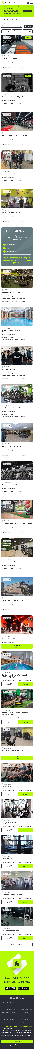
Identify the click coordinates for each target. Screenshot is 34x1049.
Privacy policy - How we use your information (19, 1026)
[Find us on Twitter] (14, 998)
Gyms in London (8, 1002)
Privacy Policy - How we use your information (25, 1013)
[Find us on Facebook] (11, 998)
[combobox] (11, 26)
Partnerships (25, 1019)
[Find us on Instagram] (17, 998)
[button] (17, 52)
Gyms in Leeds (8, 1016)
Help (25, 1002)
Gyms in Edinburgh (8, 1019)
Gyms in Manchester (8, 1009)
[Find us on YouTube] (23, 998)
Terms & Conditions (25, 1005)
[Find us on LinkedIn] (20, 998)
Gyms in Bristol (8, 1005)
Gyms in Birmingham (8, 1012)
